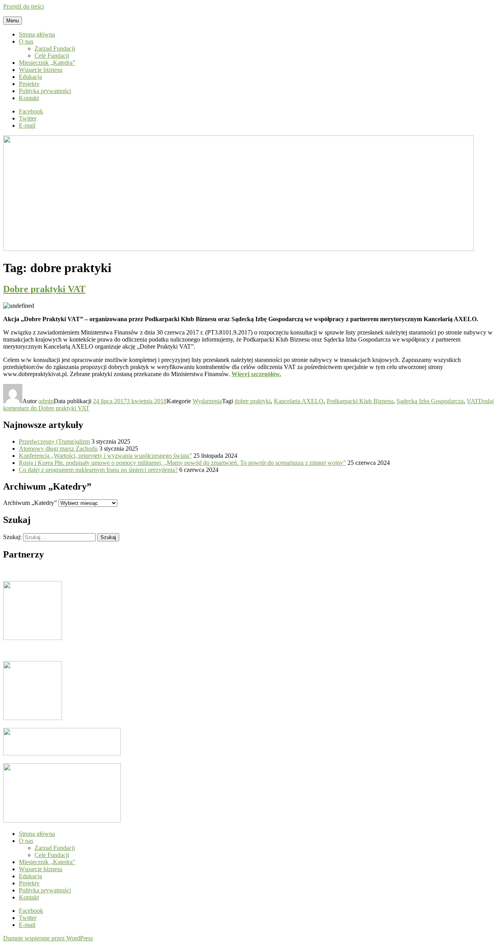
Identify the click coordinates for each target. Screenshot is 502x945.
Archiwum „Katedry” (30, 502)
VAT (472, 401)
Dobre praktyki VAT (44, 289)
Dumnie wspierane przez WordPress (48, 938)
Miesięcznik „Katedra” (47, 62)
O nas (26, 41)
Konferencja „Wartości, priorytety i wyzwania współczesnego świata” (105, 455)
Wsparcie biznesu (40, 69)
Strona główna (37, 34)
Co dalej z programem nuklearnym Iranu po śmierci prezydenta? (98, 469)
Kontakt (29, 98)
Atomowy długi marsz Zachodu (58, 448)
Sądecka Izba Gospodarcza (430, 401)
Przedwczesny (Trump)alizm (54, 441)
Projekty (29, 83)
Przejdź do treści (23, 6)
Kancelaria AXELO (299, 401)
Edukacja (30, 76)
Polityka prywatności (45, 91)
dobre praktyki (253, 401)
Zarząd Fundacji (55, 48)
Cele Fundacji (52, 55)
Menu (12, 21)
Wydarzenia (207, 401)
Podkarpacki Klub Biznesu (360, 401)
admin (46, 401)
